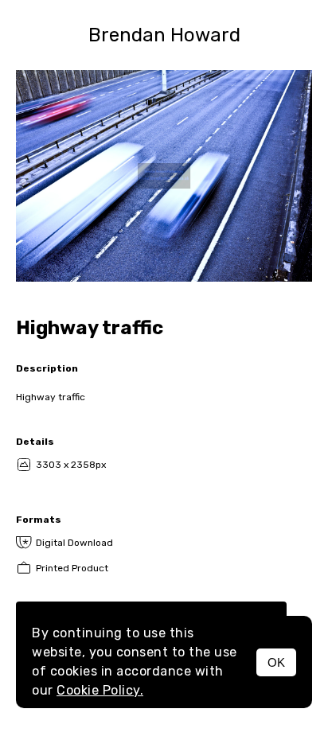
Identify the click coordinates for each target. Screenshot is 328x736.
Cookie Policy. (100, 690)
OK (276, 662)
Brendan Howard (164, 35)
